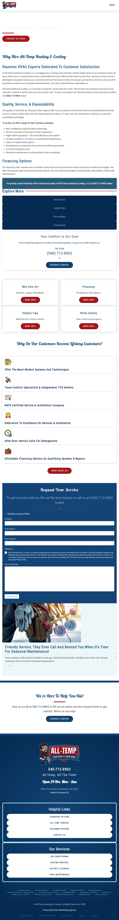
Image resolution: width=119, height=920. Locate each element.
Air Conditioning (60, 856)
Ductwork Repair (69, 892)
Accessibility (67, 916)
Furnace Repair (84, 894)
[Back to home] (9, 5)
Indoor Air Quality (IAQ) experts (20, 142)
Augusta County (77, 890)
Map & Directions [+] (59, 792)
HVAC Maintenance (59, 874)
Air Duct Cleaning (59, 868)
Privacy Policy (21, 560)
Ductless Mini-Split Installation (20, 892)
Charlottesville (95, 890)
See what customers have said (65, 83)
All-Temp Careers (59, 823)
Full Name (9, 519)
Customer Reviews (59, 829)
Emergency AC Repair (89, 892)
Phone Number (10, 539)
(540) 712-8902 (13, 96)
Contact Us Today (16, 39)
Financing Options (59, 817)
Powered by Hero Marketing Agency (59, 910)
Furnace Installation (20, 894)
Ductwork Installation (48, 892)
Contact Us (60, 835)
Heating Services (59, 862)
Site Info (94, 916)
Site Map (81, 916)
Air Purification (41, 890)
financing (11, 170)
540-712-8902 (40, 706)
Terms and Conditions (47, 916)
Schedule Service (59, 265)
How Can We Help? (12, 564)
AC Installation (23, 890)
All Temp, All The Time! (59, 775)
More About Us (59, 471)
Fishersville (107, 892)
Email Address (10, 529)
